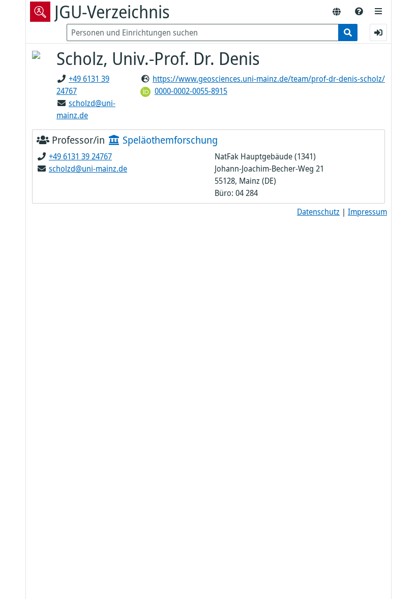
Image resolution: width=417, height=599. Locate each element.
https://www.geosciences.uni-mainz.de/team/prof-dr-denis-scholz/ (269, 78)
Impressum (367, 211)
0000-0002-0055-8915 (191, 90)
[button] (378, 12)
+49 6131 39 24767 (80, 156)
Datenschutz (318, 211)
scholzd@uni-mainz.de (88, 168)
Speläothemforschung (169, 140)
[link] (359, 12)
